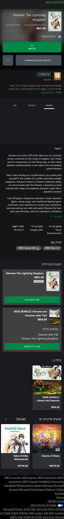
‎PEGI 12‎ (45, 74)
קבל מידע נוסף (47, 92)
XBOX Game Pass (47, 477)
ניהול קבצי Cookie (44, 513)
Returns (51, 489)
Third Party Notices (53, 517)
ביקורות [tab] (32, 105)
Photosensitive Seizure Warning (34, 485)
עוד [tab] (15, 105)
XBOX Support (30, 481)
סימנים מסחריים (9, 513)
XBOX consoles (13, 477)
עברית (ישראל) (56, 501)
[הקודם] (12, 419)
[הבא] (6, 419)
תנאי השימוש (27, 513)
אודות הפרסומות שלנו (30, 517)
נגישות (13, 517)
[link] (46, 387)
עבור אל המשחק (32, 346)
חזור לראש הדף (32, 299)
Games (60, 497)
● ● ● (8, 60)
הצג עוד (57, 216)
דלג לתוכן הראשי (55, 2)
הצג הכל (21, 418)
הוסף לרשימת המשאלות (37, 60)
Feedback (44, 481)
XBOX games (29, 477)
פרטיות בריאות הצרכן (52, 509)
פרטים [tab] (49, 105)
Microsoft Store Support (32, 489)
